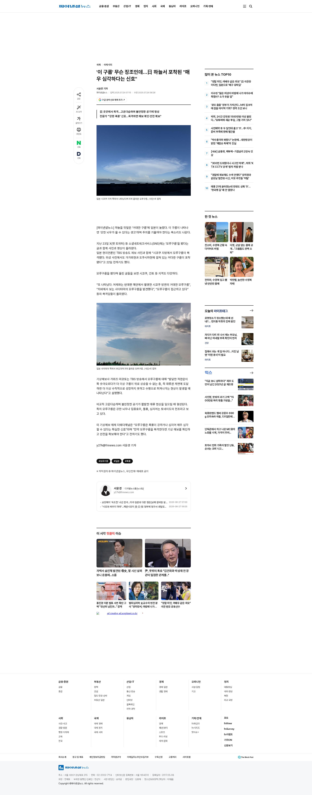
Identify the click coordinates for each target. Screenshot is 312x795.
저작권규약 (116, 757)
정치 (145, 6)
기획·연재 (208, 6)
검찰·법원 (62, 728)
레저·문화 (163, 741)
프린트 (78, 134)
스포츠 (162, 732)
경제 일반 (163, 687)
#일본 (116, 461)
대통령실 (228, 687)
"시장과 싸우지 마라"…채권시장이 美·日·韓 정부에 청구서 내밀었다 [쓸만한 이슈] (135, 506)
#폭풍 (127, 461)
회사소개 (62, 757)
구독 (78, 147)
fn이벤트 (228, 734)
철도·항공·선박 (100, 695)
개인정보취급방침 (97, 757)
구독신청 (158, 757)
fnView (228, 723)
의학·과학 (131, 709)
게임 (128, 695)
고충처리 (172, 757)
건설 (96, 691)
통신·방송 (131, 691)
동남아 (172, 6)
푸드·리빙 (163, 736)
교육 (60, 736)
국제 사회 (98, 732)
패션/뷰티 (163, 728)
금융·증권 (104, 6)
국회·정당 (228, 691)
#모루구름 (103, 461)
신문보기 (228, 745)
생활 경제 (163, 691)
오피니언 (194, 6)
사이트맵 (186, 757)
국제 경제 (98, 723)
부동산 (116, 6)
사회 (154, 6)
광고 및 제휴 (77, 757)
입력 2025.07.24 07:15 (120, 92)
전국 (60, 741)
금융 (60, 687)
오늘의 (216, 311)
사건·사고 (62, 723)
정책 (96, 687)
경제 (137, 6)
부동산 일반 (99, 700)
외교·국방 (228, 700)
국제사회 (108, 64)
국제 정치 (98, 728)
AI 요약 (79, 112)
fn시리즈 (196, 728)
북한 (226, 695)
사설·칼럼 (196, 687)
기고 (193, 691)
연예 (161, 723)
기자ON (228, 740)
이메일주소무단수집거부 (138, 757)
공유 (78, 99)
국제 (162, 6)
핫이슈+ (195, 732)
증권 (60, 691)
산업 (128, 687)
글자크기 (79, 123)
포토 (226, 717)
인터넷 (129, 700)
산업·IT (127, 6)
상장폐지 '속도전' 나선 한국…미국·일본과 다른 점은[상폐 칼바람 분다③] (135, 502)
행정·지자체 (63, 732)
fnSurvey (229, 728)
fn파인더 (196, 723)
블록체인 (130, 704)
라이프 (183, 6)
